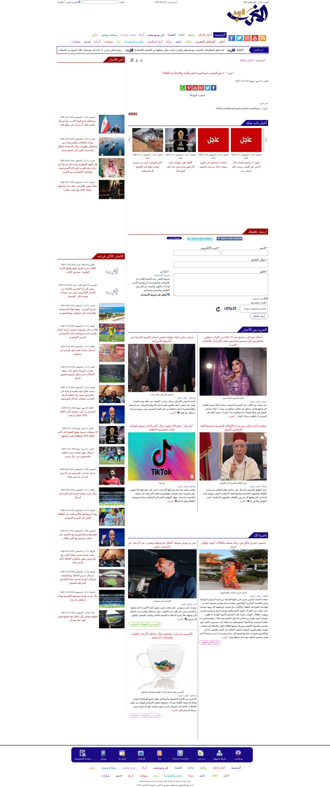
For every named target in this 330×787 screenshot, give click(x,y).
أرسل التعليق (259, 316)
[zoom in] (132, 60)
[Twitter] (200, 240)
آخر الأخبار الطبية (210, 642)
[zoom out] (141, 60)
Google (60, 2)
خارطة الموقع (220, 758)
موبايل (103, 758)
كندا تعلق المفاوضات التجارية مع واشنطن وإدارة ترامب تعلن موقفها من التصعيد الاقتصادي (194, 50)
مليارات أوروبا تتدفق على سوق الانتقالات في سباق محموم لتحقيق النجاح (77, 374)
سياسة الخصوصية (83, 758)
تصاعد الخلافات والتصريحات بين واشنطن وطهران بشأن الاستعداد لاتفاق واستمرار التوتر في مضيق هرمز (77, 146)
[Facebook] (229, 240)
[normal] (136, 60)
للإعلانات (141, 758)
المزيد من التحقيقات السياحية (145, 624)
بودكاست (238, 758)
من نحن (201, 758)
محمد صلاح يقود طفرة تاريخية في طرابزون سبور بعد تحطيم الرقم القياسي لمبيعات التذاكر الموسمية (78, 395)
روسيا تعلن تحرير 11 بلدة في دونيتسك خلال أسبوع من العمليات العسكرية (99, 50)
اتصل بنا (122, 758)
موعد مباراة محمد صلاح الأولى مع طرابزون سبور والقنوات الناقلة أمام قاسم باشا (78, 559)
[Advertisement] (141, 15)
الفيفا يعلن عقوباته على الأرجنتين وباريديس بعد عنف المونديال (181, 166)
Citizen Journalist (180, 758)
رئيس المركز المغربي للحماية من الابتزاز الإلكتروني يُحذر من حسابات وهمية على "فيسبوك (77, 292)
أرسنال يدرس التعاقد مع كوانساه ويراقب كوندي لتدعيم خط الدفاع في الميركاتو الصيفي (77, 579)
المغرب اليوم (72, 2)
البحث (121, 2)
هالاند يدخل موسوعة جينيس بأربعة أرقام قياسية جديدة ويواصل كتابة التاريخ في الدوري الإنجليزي (77, 333)
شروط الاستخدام (162, 275)
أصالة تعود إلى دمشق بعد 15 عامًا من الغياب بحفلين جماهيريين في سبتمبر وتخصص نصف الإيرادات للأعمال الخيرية (233, 341)
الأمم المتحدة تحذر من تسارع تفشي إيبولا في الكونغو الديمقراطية (147, 166)
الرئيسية (260, 60)
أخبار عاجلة (246, 60)
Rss (160, 758)
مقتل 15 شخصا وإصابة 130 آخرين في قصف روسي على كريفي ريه (246, 166)
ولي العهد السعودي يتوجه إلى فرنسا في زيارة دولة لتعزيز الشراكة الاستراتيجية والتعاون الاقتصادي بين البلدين (77, 168)
